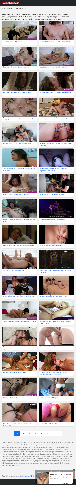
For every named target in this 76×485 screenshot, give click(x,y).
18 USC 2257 (35, 482)
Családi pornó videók (27, 476)
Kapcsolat (27, 482)
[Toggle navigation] (71, 3)
